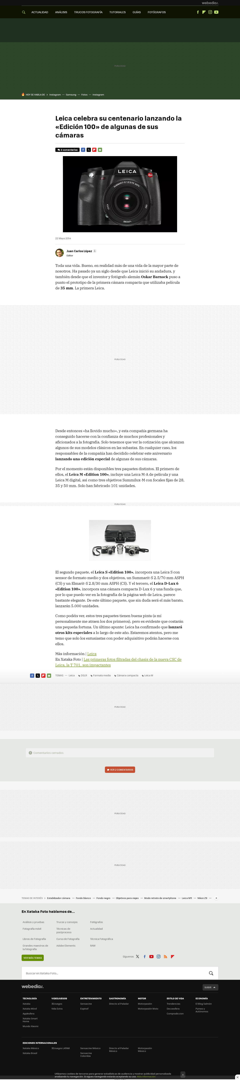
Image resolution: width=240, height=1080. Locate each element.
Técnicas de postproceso (63, 930)
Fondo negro (103, 898)
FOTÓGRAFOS (157, 12)
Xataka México (31, 1048)
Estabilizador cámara (59, 898)
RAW (93, 945)
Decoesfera (173, 1008)
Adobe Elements (66, 945)
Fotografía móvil (32, 928)
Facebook (198, 12)
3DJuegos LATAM (60, 1048)
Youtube (216, 12)
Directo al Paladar (119, 1003)
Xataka (26, 1003)
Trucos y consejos (67, 922)
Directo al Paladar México (119, 1049)
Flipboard (204, 12)
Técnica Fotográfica (101, 939)
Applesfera (28, 1013)
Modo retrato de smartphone (160, 898)
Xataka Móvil (30, 1008)
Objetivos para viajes (127, 898)
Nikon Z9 (202, 898)
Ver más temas (33, 957)
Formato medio (102, 675)
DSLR (84, 675)
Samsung (71, 94)
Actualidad (96, 928)
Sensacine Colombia (86, 1054)
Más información (146, 1076)
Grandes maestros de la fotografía (35, 947)
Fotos (84, 94)
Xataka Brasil (30, 1053)
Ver (121, 769)
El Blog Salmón (204, 1003)
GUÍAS (137, 12)
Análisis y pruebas (33, 922)
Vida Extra (57, 1008)
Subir (208, 987)
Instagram (210, 12)
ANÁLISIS (61, 12)
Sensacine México (90, 1048)
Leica (91, 653)
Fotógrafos (96, 922)
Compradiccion (175, 1013)
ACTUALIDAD (39, 12)
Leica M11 (187, 898)
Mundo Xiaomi (30, 1026)
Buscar (211, 973)
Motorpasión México (145, 1049)
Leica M (148, 675)
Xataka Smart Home (30, 1020)
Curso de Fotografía (67, 939)
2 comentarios (69, 149)
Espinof (84, 1008)
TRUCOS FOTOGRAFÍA (88, 12)
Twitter (89, 150)
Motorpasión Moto (148, 1008)
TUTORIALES (117, 12)
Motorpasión (145, 1003)
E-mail (100, 150)
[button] (81, 251)
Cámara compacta (127, 675)
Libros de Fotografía (34, 939)
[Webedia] (210, 3)
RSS (165, 956)
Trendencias (173, 1003)
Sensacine (86, 1003)
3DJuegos (56, 1003)
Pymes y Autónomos (202, 1010)
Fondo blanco (83, 898)
